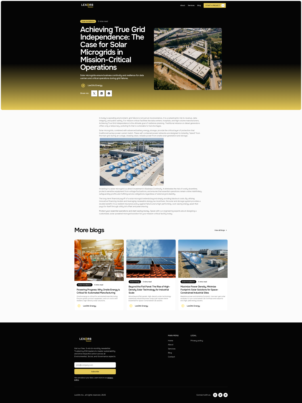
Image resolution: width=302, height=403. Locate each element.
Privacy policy (197, 340)
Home (170, 340)
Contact (171, 357)
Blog (170, 353)
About (170, 344)
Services (171, 349)
